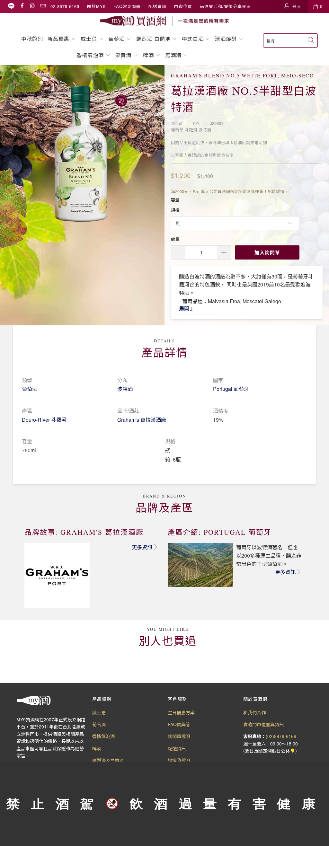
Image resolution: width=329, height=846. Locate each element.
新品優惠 (58, 38)
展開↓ (186, 308)
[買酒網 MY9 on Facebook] (22, 6)
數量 (175, 239)
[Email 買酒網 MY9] (43, 6)
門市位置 (183, 6)
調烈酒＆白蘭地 (108, 760)
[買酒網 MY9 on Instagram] (32, 6)
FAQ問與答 (179, 724)
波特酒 (125, 388)
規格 (175, 210)
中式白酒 (193, 38)
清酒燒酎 (226, 38)
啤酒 (148, 55)
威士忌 (89, 38)
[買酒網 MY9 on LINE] (11, 6)
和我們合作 (254, 712)
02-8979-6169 (64, 6)
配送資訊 (157, 6)
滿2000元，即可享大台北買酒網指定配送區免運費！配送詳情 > (229, 191)
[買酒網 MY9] (164, 21)
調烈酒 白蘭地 (153, 38)
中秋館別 (32, 38)
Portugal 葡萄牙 (231, 388)
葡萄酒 (116, 38)
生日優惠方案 (181, 712)
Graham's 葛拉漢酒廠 (141, 419)
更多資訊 (142, 547)
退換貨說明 (179, 760)
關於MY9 (96, 6)
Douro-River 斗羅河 (44, 419)
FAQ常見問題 (127, 6)
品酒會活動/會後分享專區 (225, 6)
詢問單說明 (179, 736)
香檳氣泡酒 (90, 55)
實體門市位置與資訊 (263, 724)
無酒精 (174, 55)
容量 (175, 200)
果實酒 (123, 55)
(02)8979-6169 (281, 736)
